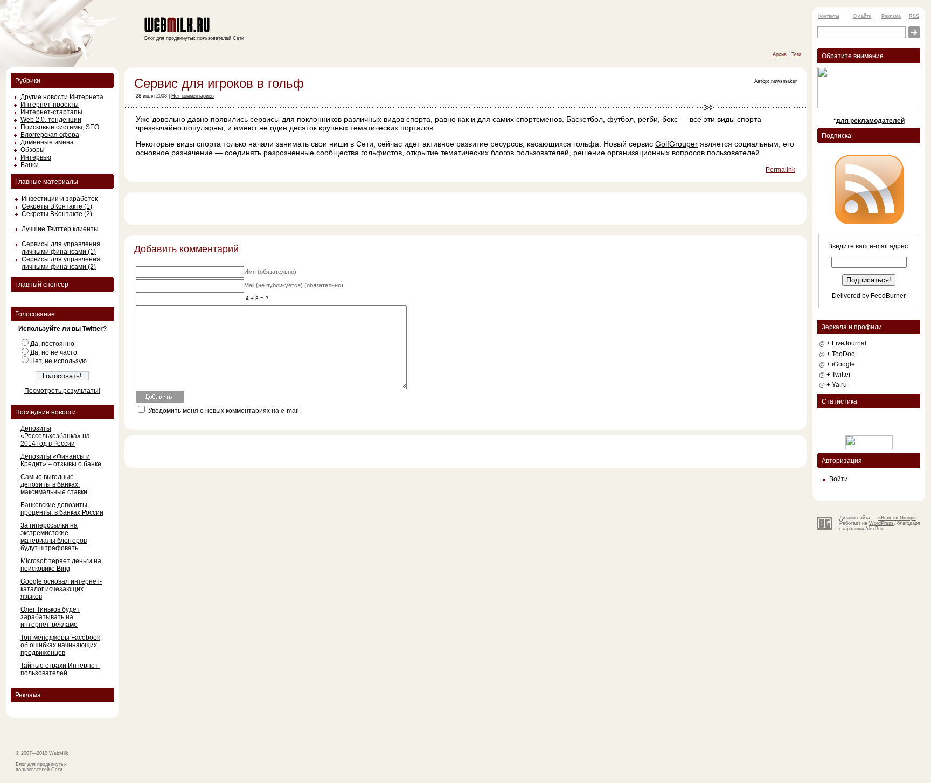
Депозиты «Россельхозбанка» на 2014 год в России (55, 436)
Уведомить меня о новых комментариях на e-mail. (224, 410)
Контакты (828, 16)
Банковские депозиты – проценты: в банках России (61, 508)
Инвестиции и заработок (60, 199)
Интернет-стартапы (51, 112)
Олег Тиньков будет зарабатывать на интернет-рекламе (50, 617)
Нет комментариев (192, 96)
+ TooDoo (840, 354)
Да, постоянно (52, 344)
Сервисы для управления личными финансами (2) (61, 263)
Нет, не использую (58, 361)
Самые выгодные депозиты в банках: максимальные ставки (53, 484)
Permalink (780, 170)
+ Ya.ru (836, 385)
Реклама (891, 16)
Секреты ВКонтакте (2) (57, 214)
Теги (796, 54)
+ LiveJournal (846, 343)
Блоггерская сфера (49, 134)
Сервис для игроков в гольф (219, 83)
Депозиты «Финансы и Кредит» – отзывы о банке (60, 460)
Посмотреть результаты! (62, 390)
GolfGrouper (676, 144)
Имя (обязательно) (270, 271)
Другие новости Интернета (61, 97)
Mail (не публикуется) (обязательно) (293, 285)
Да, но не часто (53, 352)
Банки (29, 165)
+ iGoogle (840, 364)
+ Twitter (838, 374)
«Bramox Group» (897, 518)
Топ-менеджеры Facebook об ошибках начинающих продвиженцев (60, 645)
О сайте (862, 16)
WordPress (881, 523)
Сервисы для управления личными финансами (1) (61, 247)
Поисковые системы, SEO (59, 127)
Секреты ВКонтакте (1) (57, 206)
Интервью (35, 157)
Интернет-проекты (49, 104)
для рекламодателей (870, 120)
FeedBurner (888, 296)
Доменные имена (47, 142)
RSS (914, 16)
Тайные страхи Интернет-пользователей (60, 669)
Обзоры (32, 150)
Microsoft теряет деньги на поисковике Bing (60, 564)
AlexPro (874, 528)
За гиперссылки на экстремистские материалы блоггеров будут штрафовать (53, 537)
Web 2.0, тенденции (50, 119)
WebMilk (58, 753)
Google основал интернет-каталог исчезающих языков (61, 589)
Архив (780, 54)
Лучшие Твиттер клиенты (60, 229)
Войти (838, 479)
